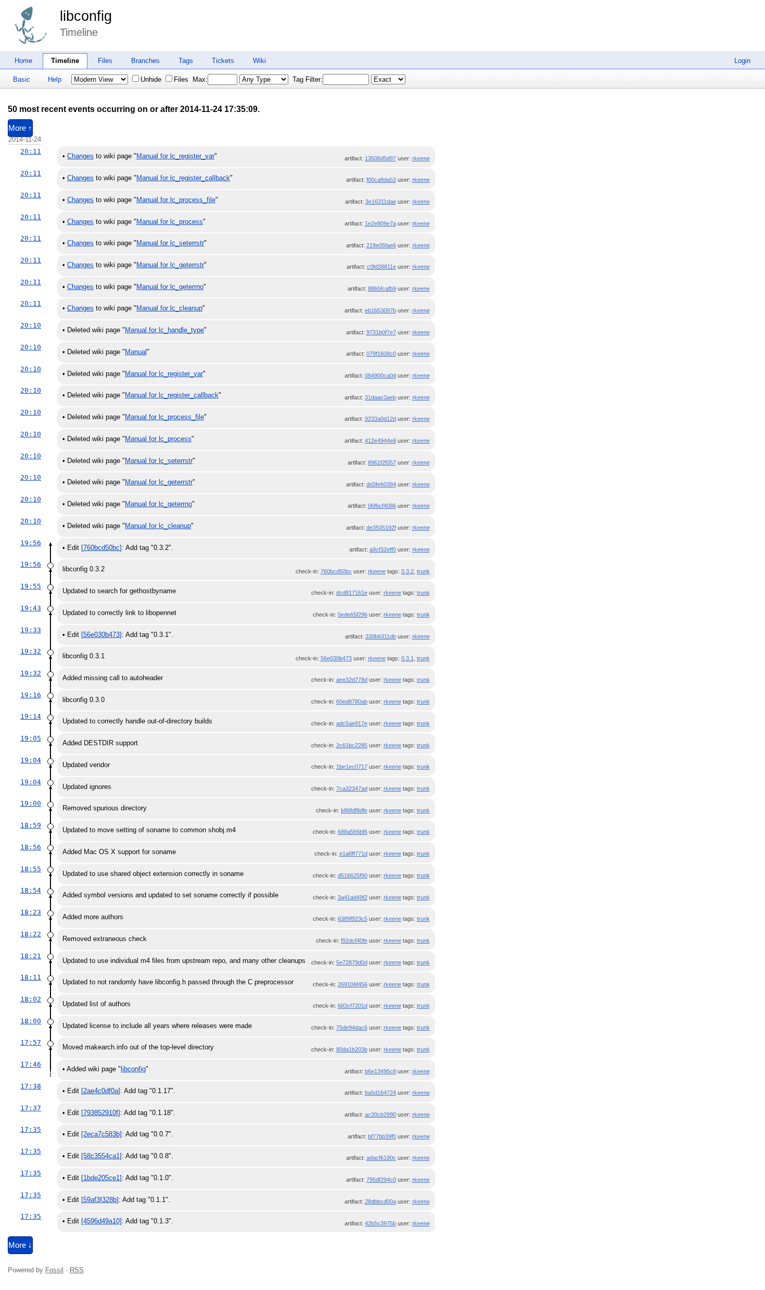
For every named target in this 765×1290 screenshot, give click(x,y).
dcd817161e (351, 593)
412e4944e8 (380, 440)
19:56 (30, 543)
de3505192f (381, 527)
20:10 (30, 325)
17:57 (30, 1042)
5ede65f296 (352, 614)
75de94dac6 (351, 1027)
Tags (185, 61)
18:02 (30, 999)
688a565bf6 (352, 832)
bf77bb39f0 (382, 1136)
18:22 (30, 934)
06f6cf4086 (382, 506)
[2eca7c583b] (101, 1134)
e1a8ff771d (353, 853)
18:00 (30, 1021)
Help (54, 79)
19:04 (30, 760)
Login (742, 61)
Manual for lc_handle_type (164, 330)
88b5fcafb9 (382, 288)
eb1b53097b (380, 310)
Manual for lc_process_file (175, 200)
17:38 (30, 1086)
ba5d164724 (380, 1092)
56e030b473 (336, 658)
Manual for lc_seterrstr (170, 243)
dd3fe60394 (381, 484)
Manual (136, 352)
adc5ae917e (351, 723)
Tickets (223, 61)
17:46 (30, 1064)
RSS (77, 1270)
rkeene (421, 158)
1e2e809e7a (380, 223)
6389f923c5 (352, 919)
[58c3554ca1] (101, 1156)
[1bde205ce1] (101, 1178)
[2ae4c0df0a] (100, 1091)
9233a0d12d (380, 419)
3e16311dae (380, 201)
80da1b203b (351, 1049)
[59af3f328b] (100, 1200)
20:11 (30, 151)
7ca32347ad (351, 788)
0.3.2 (407, 571)
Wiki (259, 61)
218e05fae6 (381, 245)
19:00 (30, 803)
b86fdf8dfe (354, 810)
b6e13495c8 (380, 1071)
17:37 (30, 1108)
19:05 (30, 738)
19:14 (30, 716)
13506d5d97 (380, 158)
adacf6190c (381, 1158)
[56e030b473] (101, 634)
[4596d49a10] (101, 1221)
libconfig (86, 16)
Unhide (151, 79)
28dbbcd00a (380, 1201)
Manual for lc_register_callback (183, 178)
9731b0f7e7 (381, 332)
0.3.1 (407, 658)
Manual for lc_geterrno (169, 287)
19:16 (30, 695)
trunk (423, 571)
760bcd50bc (336, 571)
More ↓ (20, 1245)
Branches (145, 61)
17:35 (30, 1129)
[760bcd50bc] (101, 548)
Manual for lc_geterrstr (170, 265)
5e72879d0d (351, 962)
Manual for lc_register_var (175, 156)
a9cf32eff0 (382, 549)
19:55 (30, 586)
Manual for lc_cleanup (169, 308)
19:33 (30, 630)
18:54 (30, 890)
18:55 (30, 869)
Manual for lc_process (169, 222)
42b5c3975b (380, 1223)
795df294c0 (381, 1179)
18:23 (30, 912)
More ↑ (20, 128)
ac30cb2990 (380, 1114)
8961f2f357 (382, 462)
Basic (21, 79)
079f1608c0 (381, 353)
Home (23, 61)
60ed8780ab (351, 701)
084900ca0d (380, 375)
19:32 (30, 651)
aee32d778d (351, 680)
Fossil (54, 1270)
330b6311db (380, 636)
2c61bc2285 (351, 745)
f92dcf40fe (354, 940)
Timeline (65, 61)
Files (105, 61)
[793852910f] (100, 1113)
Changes (80, 156)
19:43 (30, 608)
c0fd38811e (381, 267)
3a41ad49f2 (352, 897)
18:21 (30, 956)
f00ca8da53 (381, 180)
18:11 (30, 977)
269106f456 (352, 984)
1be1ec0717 (351, 766)
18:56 (30, 847)
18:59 (30, 825)
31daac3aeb (380, 397)
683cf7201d (352, 1006)
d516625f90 (352, 875)
